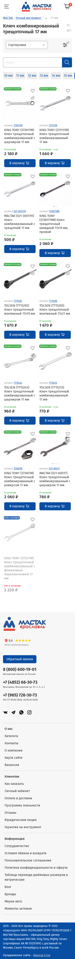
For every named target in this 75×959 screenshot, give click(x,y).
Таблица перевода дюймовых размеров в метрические (36, 877)
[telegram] (13, 712)
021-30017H (20, 211)
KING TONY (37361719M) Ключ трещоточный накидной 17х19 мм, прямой (53, 224)
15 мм (68, 75)
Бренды (10, 894)
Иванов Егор (41, 955)
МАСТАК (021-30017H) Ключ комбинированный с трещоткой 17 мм (19, 222)
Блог (8, 887)
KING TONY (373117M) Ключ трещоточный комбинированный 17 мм (54, 136)
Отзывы (10, 813)
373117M (53, 125)
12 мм (32, 75)
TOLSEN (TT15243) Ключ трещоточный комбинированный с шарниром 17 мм (19, 393)
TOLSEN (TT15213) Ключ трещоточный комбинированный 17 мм (54, 393)
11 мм (20, 75)
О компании (14, 750)
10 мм (8, 75)
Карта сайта (13, 758)
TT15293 (53, 301)
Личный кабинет (17, 791)
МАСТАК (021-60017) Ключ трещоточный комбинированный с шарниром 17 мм (54, 479)
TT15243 (18, 382)
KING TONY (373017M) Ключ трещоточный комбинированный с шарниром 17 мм (19, 136)
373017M (18, 125)
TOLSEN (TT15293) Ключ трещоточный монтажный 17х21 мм (54, 309)
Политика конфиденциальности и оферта (36, 868)
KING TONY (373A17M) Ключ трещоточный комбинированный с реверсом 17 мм (19, 479)
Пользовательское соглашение (28, 860)
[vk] (5, 712)
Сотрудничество (17, 846)
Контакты (11, 743)
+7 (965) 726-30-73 (20, 695)
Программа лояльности (22, 805)
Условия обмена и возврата (25, 853)
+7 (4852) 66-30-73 (20, 682)
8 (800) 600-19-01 (19, 669)
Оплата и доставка (18, 798)
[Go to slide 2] (56, 206)
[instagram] (29, 712)
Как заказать (14, 784)
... (46, 18)
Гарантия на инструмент (23, 827)
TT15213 (53, 382)
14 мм (56, 75)
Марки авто (13, 901)
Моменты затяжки (18, 908)
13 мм (44, 75)
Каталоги (11, 736)
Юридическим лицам (21, 820)
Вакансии (12, 765)
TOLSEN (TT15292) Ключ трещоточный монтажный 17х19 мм (19, 309)
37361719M (54, 211)
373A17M (18, 468)
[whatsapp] (21, 712)
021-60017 (54, 468)
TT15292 (18, 301)
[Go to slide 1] (54, 206)
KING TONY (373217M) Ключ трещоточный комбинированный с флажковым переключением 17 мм (19, 568)
